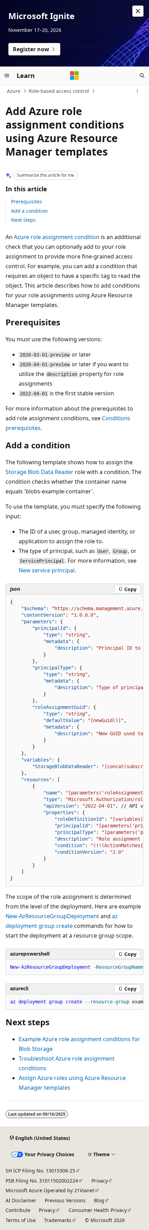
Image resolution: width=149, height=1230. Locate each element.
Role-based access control (59, 91)
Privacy (99, 1180)
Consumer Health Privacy (98, 1210)
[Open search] (142, 75)
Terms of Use (21, 1220)
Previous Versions (65, 1200)
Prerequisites (26, 201)
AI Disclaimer (21, 1200)
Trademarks (57, 1220)
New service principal (46, 570)
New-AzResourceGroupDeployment (52, 916)
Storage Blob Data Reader (39, 472)
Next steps (23, 220)
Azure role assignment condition (56, 237)
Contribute (18, 1210)
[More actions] (137, 91)
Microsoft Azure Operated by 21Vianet (50, 1190)
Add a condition (29, 211)
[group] (74, 740)
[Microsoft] (74, 75)
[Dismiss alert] (137, 11)
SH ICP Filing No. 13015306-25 (40, 1170)
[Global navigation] (7, 75)
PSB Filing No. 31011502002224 (42, 1180)
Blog (99, 1200)
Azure (13, 91)
